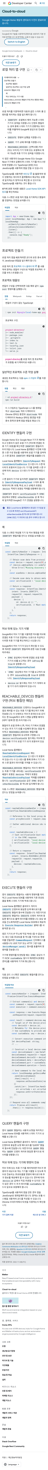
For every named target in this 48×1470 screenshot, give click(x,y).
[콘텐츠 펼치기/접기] (18, 77)
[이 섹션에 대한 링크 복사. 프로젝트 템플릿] (22, 280)
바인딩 (26, 174)
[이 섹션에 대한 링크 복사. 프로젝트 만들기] (26, 251)
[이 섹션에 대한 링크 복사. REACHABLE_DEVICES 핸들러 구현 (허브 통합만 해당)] (35, 701)
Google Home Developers (12, 51)
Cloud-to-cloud (13, 11)
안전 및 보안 (7, 1356)
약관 (4, 1457)
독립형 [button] (7, 207)
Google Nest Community (13, 1446)
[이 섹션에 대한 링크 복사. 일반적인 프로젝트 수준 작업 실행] (41, 372)
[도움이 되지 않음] (22, 56)
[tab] (7, 207)
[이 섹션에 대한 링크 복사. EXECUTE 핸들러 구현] (34, 888)
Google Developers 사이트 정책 (33, 1252)
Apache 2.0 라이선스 (24, 1249)
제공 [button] (23, 388)
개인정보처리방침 (15, 1457)
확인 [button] (14, 388)
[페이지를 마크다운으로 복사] (36, 70)
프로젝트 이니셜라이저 (24, 266)
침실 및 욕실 (7, 1375)
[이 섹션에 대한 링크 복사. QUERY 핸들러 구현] (31, 1123)
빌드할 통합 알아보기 (10, 1306)
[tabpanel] (24, 226)
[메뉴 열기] (4, 3)
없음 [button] (6, 296)
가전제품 (5, 1365)
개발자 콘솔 (6, 1429)
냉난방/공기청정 (8, 1351)
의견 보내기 (11, 62)
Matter (5, 1274)
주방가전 (5, 1370)
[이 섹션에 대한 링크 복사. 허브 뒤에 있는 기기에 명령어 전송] (41, 1162)
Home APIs (7, 1325)
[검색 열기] (35, 3)
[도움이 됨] (18, 56)
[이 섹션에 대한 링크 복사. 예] (7, 527)
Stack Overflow (9, 1441)
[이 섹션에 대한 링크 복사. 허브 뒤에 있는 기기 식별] (31, 629)
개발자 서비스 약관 (9, 1413)
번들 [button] (6, 388)
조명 (4, 1346)
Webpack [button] (17, 296)
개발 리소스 (6, 1400)
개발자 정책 (6, 1418)
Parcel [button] (39, 296)
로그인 (42, 3)
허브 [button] (16, 207)
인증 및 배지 (7, 1391)
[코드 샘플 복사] (43, 213)
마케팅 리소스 (7, 1396)
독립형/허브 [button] (9, 985)
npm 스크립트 (30, 378)
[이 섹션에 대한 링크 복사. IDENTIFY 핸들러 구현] (34, 433)
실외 (4, 1379)
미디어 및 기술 (7, 1360)
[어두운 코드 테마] (39, 213)
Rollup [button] (29, 296)
